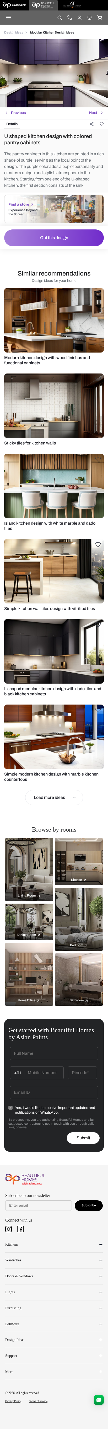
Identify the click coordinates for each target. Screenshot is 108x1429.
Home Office (26, 1000)
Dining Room (26, 935)
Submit (83, 1138)
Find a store (18, 204)
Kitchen (76, 880)
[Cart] (99, 18)
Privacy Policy (13, 1401)
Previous (18, 113)
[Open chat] (99, 1400)
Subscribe (89, 1205)
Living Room (27, 895)
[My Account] (79, 18)
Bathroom (76, 1000)
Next (93, 113)
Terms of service (38, 1401)
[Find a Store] (89, 18)
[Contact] (69, 18)
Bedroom (76, 945)
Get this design (54, 237)
